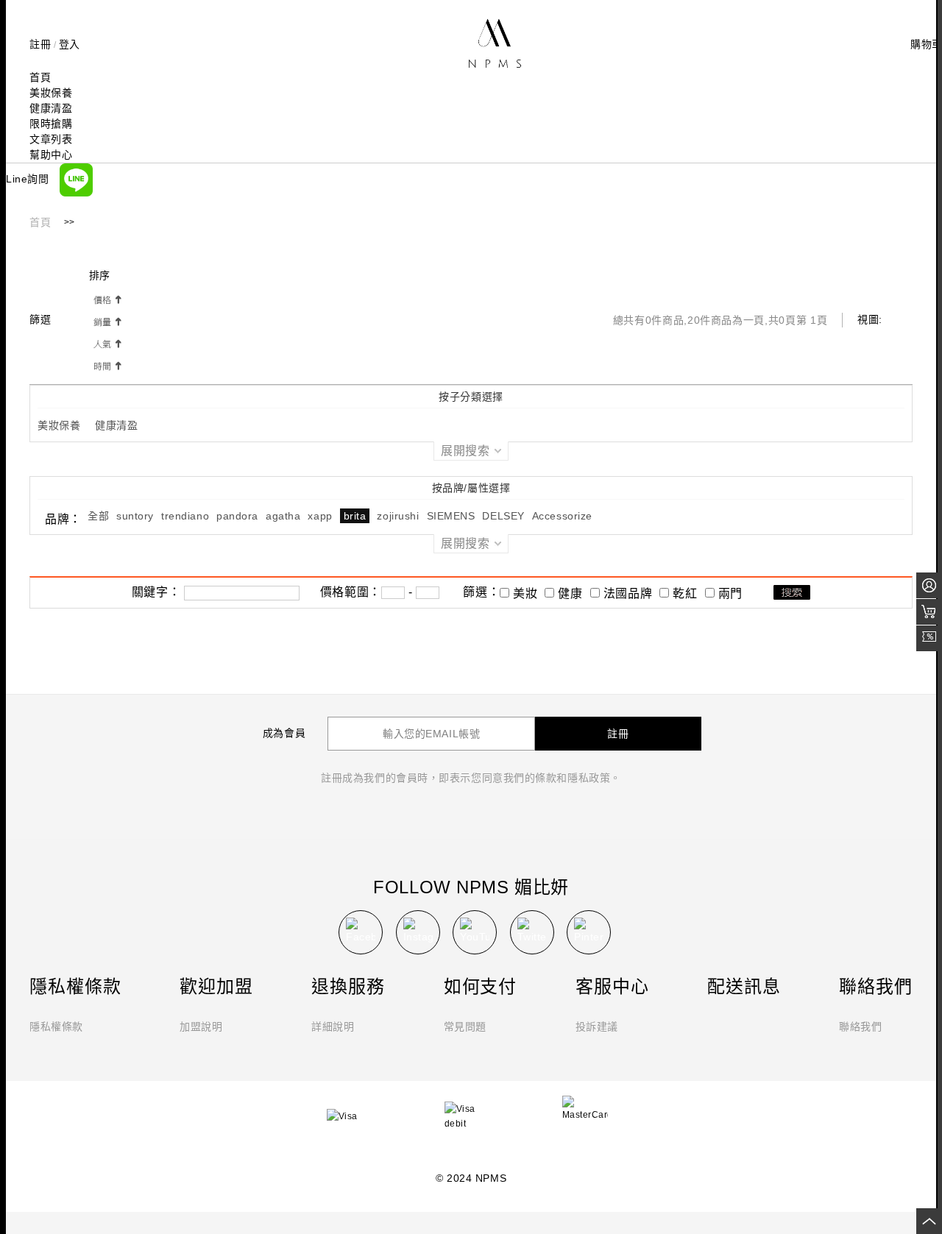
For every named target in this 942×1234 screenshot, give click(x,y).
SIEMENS (451, 516)
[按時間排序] (106, 365)
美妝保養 (59, 425)
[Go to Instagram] (418, 932)
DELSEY (503, 516)
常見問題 (465, 1026)
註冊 (40, 44)
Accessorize (562, 516)
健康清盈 (116, 425)
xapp (320, 516)
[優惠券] (929, 638)
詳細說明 (332, 1026)
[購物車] (929, 612)
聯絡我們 (860, 1026)
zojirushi (398, 516)
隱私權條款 (56, 1026)
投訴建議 (597, 1026)
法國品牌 (628, 593)
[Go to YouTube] (475, 932)
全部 (98, 516)
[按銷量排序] (106, 321)
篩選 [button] (42, 319)
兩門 (730, 593)
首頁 (40, 222)
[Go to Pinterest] (589, 932)
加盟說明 (201, 1026)
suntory (135, 516)
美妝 (525, 593)
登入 (69, 44)
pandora (237, 516)
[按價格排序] (106, 299)
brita (355, 516)
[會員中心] (929, 585)
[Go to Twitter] (532, 932)
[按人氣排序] (106, 343)
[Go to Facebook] (361, 932)
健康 (570, 593)
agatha (283, 516)
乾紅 (685, 593)
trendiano (185, 516)
